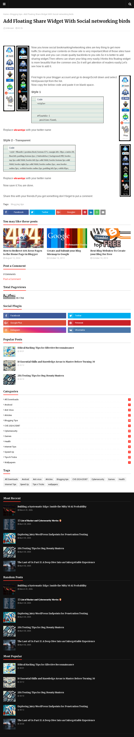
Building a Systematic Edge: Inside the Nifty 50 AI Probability (51, 506)
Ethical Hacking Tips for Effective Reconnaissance (45, 347)
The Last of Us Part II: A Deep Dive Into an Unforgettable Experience (56, 562)
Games (67, 436)
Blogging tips (16, 14)
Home (6, 14)
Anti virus (67, 410)
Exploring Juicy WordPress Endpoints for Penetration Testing (52, 534)
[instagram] (34, 330)
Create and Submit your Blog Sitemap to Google (64, 252)
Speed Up (67, 452)
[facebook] (34, 315)
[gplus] (34, 323)
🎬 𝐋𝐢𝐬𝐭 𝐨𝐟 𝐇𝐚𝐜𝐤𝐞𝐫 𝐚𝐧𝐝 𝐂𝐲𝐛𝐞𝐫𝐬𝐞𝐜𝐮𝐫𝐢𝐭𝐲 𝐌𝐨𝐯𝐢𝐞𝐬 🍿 (39, 520)
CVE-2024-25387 (67, 425)
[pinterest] (99, 323)
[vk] (99, 330)
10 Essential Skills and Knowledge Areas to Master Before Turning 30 (56, 361)
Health (67, 441)
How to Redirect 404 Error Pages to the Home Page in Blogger (22, 252)
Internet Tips (67, 446)
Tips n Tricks (67, 457)
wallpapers (67, 462)
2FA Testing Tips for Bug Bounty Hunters (40, 375)
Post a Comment (12, 279)
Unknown (10, 28)
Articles (67, 415)
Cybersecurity (67, 431)
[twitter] (99, 315)
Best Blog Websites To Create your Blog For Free (108, 252)
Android (67, 404)
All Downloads (67, 399)
